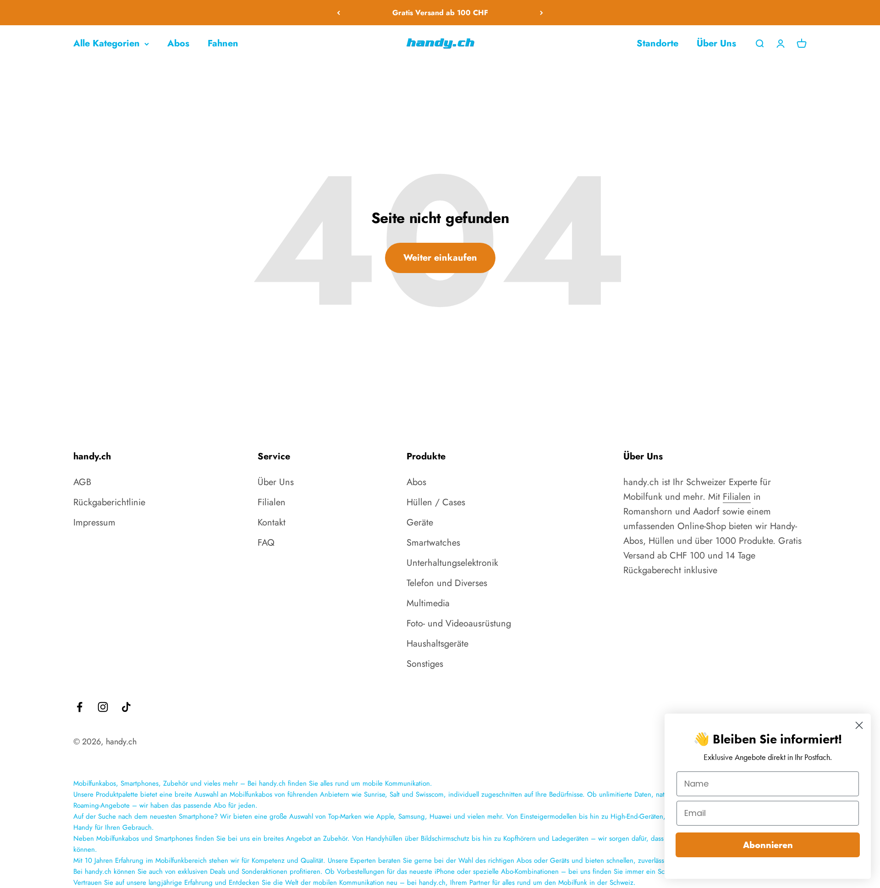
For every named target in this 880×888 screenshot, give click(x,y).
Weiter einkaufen (440, 257)
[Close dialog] (859, 725)
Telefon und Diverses (447, 583)
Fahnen (223, 43)
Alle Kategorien (106, 43)
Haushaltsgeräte (437, 643)
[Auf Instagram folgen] (103, 707)
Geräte (420, 522)
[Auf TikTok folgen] (126, 707)
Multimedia (428, 603)
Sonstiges (425, 663)
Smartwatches (433, 542)
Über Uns (716, 43)
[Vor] (541, 12)
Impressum (94, 522)
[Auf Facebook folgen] (79, 707)
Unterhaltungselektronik (452, 563)
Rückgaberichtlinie (109, 502)
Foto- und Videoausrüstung (459, 623)
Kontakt (272, 522)
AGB (82, 482)
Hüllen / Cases (436, 502)
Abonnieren (768, 845)
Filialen (272, 502)
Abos (178, 43)
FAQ (266, 542)
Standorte (657, 43)
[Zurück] (338, 12)
